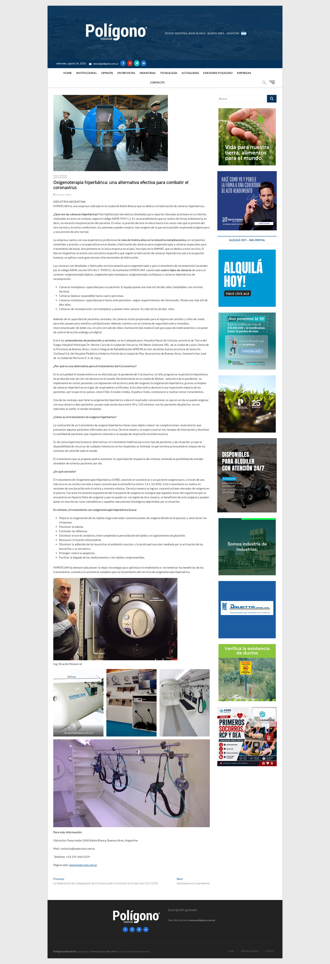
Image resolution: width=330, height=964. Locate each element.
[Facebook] (123, 63)
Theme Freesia (98, 951)
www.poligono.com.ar (202, 920)
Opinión (107, 73)
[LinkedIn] (143, 63)
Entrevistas (126, 73)
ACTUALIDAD (190, 73)
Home (67, 73)
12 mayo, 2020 (63, 194)
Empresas (244, 73)
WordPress (112, 951)
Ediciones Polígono (218, 73)
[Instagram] (130, 63)
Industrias (148, 73)
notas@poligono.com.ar (105, 63)
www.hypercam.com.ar (83, 865)
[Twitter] (136, 63)
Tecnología (168, 73)
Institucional (86, 73)
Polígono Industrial (64, 951)
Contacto (157, 82)
